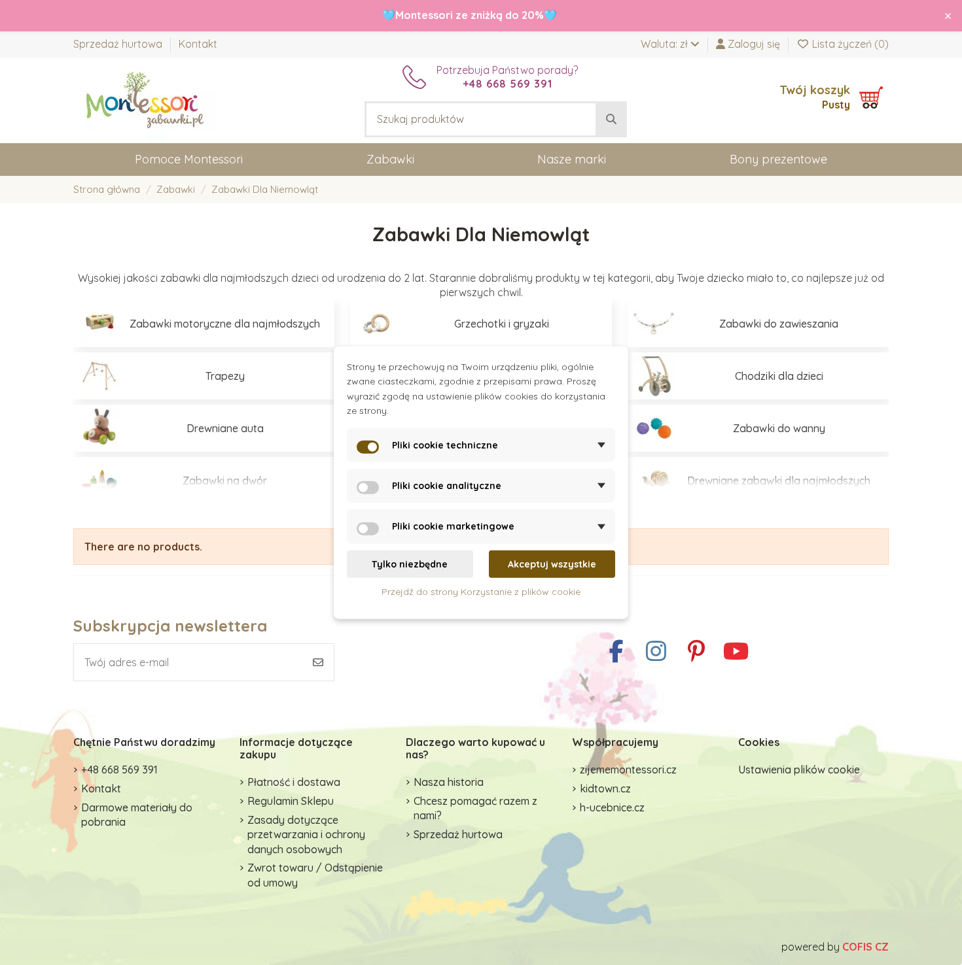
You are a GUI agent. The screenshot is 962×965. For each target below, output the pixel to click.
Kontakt (198, 43)
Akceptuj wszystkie (552, 564)
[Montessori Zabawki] (145, 99)
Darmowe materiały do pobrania (136, 814)
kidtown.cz (605, 788)
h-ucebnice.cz (612, 807)
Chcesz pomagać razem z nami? (475, 808)
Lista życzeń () (849, 43)
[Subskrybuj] (318, 662)
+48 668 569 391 (119, 769)
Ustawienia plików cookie (799, 769)
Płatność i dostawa (293, 781)
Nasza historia (449, 781)
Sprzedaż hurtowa (119, 43)
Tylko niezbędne (410, 564)
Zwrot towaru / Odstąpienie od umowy (315, 875)
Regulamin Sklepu (290, 800)
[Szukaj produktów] (611, 119)
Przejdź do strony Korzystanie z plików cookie (481, 592)
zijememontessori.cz (628, 769)
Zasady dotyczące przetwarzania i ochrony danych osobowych (306, 834)
